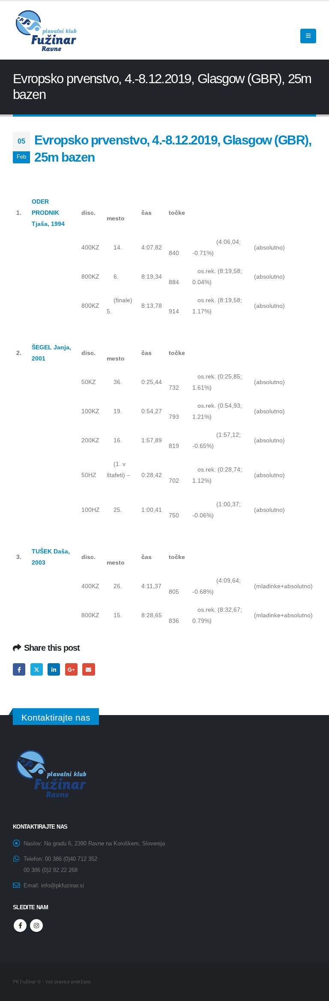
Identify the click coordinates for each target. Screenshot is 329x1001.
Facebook (19, 669)
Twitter (36, 669)
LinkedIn (54, 669)
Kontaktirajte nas (55, 717)
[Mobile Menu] (308, 36)
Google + (71, 669)
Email (88, 669)
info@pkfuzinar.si (62, 886)
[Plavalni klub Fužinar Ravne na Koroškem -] (45, 30)
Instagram (36, 925)
